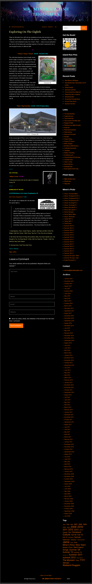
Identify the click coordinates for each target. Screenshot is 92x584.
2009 (73, 527)
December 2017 (69, 308)
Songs (65, 550)
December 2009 (69, 474)
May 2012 (67, 402)
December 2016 (69, 315)
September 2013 (69, 365)
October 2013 (68, 362)
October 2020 (68, 291)
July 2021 (67, 288)
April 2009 (67, 493)
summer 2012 (69, 557)
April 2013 (67, 375)
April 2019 (67, 298)
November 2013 (69, 360)
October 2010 (68, 449)
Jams (14, 252)
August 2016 (68, 323)
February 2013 (68, 380)
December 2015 (69, 325)
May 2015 (67, 330)
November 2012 (69, 387)
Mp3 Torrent (12, 197)
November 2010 (69, 446)
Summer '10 (68, 552)
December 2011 (69, 414)
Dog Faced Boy (26, 106)
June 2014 (67, 348)
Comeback (76, 532)
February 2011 (68, 439)
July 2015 (67, 328)
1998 (80, 524)
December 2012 (69, 385)
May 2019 (67, 296)
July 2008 (67, 516)
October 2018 (68, 303)
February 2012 (68, 409)
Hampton (73, 540)
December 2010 (69, 444)
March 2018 (67, 306)
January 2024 (68, 278)
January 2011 (68, 442)
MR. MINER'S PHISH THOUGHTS (46, 11)
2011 (65, 529)
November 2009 (69, 476)
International (80, 539)
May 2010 (67, 461)
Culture (66, 534)
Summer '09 (74, 550)
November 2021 (69, 281)
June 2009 (67, 488)
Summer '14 (65, 555)
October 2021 (68, 283)
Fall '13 (65, 537)
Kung (25, 53)
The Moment (69, 560)
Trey (77, 560)
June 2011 (67, 429)
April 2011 (67, 434)
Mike (75, 542)
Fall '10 (80, 535)
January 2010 (68, 471)
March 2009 (68, 496)
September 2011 (69, 422)
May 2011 (67, 432)
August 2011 (68, 424)
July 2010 (67, 456)
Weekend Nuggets (71, 565)
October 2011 (68, 419)
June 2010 (67, 459)
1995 (67, 524)
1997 (75, 524)
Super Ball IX (80, 557)
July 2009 (67, 486)
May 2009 (67, 491)
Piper (18, 106)
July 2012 (67, 397)
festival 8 (70, 537)
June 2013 (67, 370)
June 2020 (67, 293)
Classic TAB (67, 532)
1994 (64, 524)
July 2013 (67, 367)
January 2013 (68, 382)
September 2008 (69, 511)
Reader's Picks (68, 547)
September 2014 (69, 340)
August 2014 (68, 343)
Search (84, 28)
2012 (70, 529)
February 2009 (68, 498)
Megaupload (19, 197)
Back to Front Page (46, 575)
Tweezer (20, 53)
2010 (80, 527)
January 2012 (68, 412)
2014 (81, 530)
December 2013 (69, 357)
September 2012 (69, 392)
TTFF (82, 560)
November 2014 (69, 338)
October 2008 (68, 508)
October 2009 (68, 479)
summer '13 (78, 552)
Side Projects (78, 547)
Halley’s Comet (14, 176)
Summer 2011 (75, 555)
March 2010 (67, 466)
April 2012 (67, 404)
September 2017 (69, 311)
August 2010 (68, 454)
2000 (64, 527)
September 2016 (69, 320)
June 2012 (67, 400)
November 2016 (69, 318)
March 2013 (67, 377)
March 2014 (67, 353)
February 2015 (68, 333)
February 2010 (68, 469)
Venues (66, 563)
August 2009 (68, 484)
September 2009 (69, 481)
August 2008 (68, 513)
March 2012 (67, 407)
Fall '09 (73, 535)
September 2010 (69, 451)
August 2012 (68, 395)
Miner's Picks (69, 545)
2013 (76, 530)
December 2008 (69, 503)
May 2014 (67, 350)
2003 (68, 527)
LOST (71, 542)
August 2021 (68, 286)
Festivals (77, 537)
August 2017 (68, 313)
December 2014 (69, 335)
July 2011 (67, 427)
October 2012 (68, 390)
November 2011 (69, 417)
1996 (71, 524)
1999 (85, 524)
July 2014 (67, 345)
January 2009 (68, 501)
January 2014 (68, 355)
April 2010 (67, 464)
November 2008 (69, 506)
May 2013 (67, 372)
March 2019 (67, 301)
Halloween (66, 540)
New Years (81, 545)
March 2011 (67, 437)
